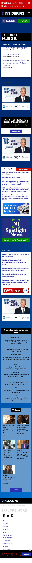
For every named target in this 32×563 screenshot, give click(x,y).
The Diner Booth (7, 535)
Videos (16, 410)
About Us (5, 523)
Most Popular (8, 169)
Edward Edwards (8, 543)
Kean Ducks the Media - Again (13, 4)
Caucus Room (6, 541)
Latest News (23, 169)
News (4, 532)
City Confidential (7, 538)
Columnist (6, 546)
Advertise (5, 526)
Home (4, 520)
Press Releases (6, 250)
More (16, 490)
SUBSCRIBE (16, 131)
